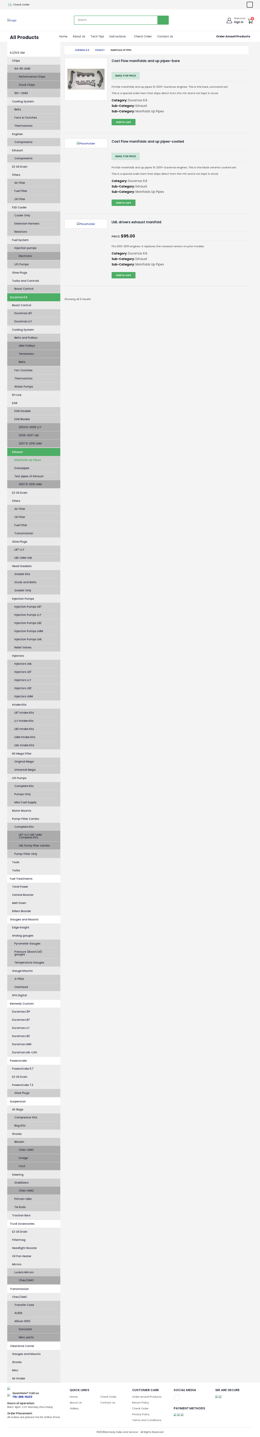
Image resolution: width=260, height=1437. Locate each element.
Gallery (74, 1408)
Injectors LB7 (22, 672)
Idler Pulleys (27, 346)
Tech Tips (97, 36)
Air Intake (18, 1378)
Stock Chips (27, 85)
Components (23, 142)
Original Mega (24, 761)
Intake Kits (19, 705)
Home (63, 36)
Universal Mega (25, 770)
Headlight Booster (24, 1248)
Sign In (238, 22)
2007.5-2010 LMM (30, 443)
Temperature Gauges (29, 962)
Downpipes (21, 468)
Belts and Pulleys (26, 338)
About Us (79, 36)
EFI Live (16, 395)
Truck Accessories (22, 1224)
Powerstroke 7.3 (22, 1085)
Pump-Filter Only (25, 854)
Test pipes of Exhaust (29, 476)
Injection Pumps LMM (28, 631)
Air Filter (19, 183)
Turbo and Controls (25, 281)
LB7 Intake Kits (24, 713)
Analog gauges (22, 935)
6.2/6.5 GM (17, 53)
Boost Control (23, 289)
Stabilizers (21, 1182)
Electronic (25, 256)
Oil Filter (19, 199)
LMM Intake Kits (24, 737)
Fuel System (20, 240)
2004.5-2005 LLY (30, 427)
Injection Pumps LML (28, 639)
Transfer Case (24, 1305)
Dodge (23, 1158)
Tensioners (26, 354)
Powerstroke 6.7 (22, 1069)
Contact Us (165, 36)
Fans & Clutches (25, 117)
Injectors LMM (23, 696)
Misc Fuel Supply (25, 802)
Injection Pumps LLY (27, 615)
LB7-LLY (19, 549)
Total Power (20, 887)
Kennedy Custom (22, 1003)
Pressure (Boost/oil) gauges (28, 953)
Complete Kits (24, 786)
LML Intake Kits (24, 745)
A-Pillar (19, 979)
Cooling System (23, 101)
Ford (22, 1166)
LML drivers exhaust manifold (136, 222)
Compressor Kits (25, 1117)
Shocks (17, 1134)
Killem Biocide (21, 911)
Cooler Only (22, 215)
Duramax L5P (21, 1011)
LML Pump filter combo (34, 845)
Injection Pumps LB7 (28, 607)
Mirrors (17, 1264)
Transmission (23, 533)
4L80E (18, 1313)
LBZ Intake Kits (24, 729)
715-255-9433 (22, 1397)
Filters (16, 175)
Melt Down (19, 903)
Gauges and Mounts (24, 919)
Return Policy (140, 1402)
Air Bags (17, 1109)
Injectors (18, 656)
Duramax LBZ (21, 1036)
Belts (17, 109)
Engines (17, 134)
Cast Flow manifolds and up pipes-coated (148, 141)
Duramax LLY (23, 321)
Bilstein (19, 1142)
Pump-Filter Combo (25, 819)
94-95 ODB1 (22, 69)
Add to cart (123, 122)
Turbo (16, 870)
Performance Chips (32, 77)
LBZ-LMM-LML (23, 558)
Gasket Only (22, 590)
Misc (15, 1370)
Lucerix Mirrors (24, 1272)
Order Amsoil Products (233, 36)
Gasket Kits (22, 574)
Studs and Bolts (25, 582)
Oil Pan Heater (21, 1256)
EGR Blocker (22, 419)
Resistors (20, 232)
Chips (16, 61)
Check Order (21, 4)
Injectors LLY (22, 680)
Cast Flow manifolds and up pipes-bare (146, 60)
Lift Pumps (21, 264)
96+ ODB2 (21, 93)
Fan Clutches (23, 370)
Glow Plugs (19, 272)
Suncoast (25, 1329)
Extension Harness (26, 223)
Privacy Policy (140, 1414)
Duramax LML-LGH (24, 1052)
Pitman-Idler (23, 1199)
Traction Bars (21, 1215)
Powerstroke (18, 1061)
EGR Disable (22, 411)
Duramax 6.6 (18, 297)
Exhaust (17, 150)
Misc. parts (26, 1337)
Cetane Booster (23, 895)
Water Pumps (23, 386)
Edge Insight (20, 927)
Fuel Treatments (21, 879)
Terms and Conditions (146, 1420)
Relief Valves (22, 647)
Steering (18, 1175)
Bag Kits (20, 1125)
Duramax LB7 (23, 313)
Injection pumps (25, 248)
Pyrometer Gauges (27, 943)
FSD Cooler (19, 207)
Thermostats (23, 126)
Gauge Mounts (22, 971)
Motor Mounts (21, 811)
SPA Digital (19, 995)
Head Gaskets (22, 566)
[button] (127, 36)
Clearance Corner (22, 1346)
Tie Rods (20, 1207)
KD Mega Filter (21, 753)
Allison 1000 (22, 1321)
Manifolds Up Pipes (27, 460)
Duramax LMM (21, 1044)
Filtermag (18, 1240)
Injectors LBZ (22, 688)
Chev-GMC (26, 1150)
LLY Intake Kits (24, 721)
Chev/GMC (26, 1280)
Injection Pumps (23, 599)
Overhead (21, 987)
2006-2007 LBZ (29, 435)
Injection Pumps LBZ (28, 623)
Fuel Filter (20, 191)
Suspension (18, 1101)
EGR (14, 403)
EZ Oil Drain (19, 167)
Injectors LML (23, 664)
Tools (15, 862)
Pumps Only (22, 794)
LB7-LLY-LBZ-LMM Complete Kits (30, 836)
